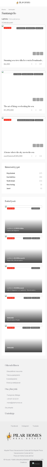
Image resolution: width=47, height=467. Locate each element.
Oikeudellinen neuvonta (14, 371)
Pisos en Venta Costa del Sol (23, 456)
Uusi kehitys (39, 120)
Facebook (14, 426)
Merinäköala (30, 28)
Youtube (35, 426)
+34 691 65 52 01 (13, 399)
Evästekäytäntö (12, 379)
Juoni (8, 188)
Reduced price (38, 74)
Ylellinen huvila (27, 74)
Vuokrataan (21, 28)
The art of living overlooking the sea (19, 106)
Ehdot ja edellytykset (13, 383)
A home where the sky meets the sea (19, 152)
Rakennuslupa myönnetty (26, 120)
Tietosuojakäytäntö (13, 375)
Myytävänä (17, 74)
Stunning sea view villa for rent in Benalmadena (24, 60)
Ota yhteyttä (9, 408)
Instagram (25, 426)
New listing (39, 28)
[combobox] (16, 19)
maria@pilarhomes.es (14, 403)
